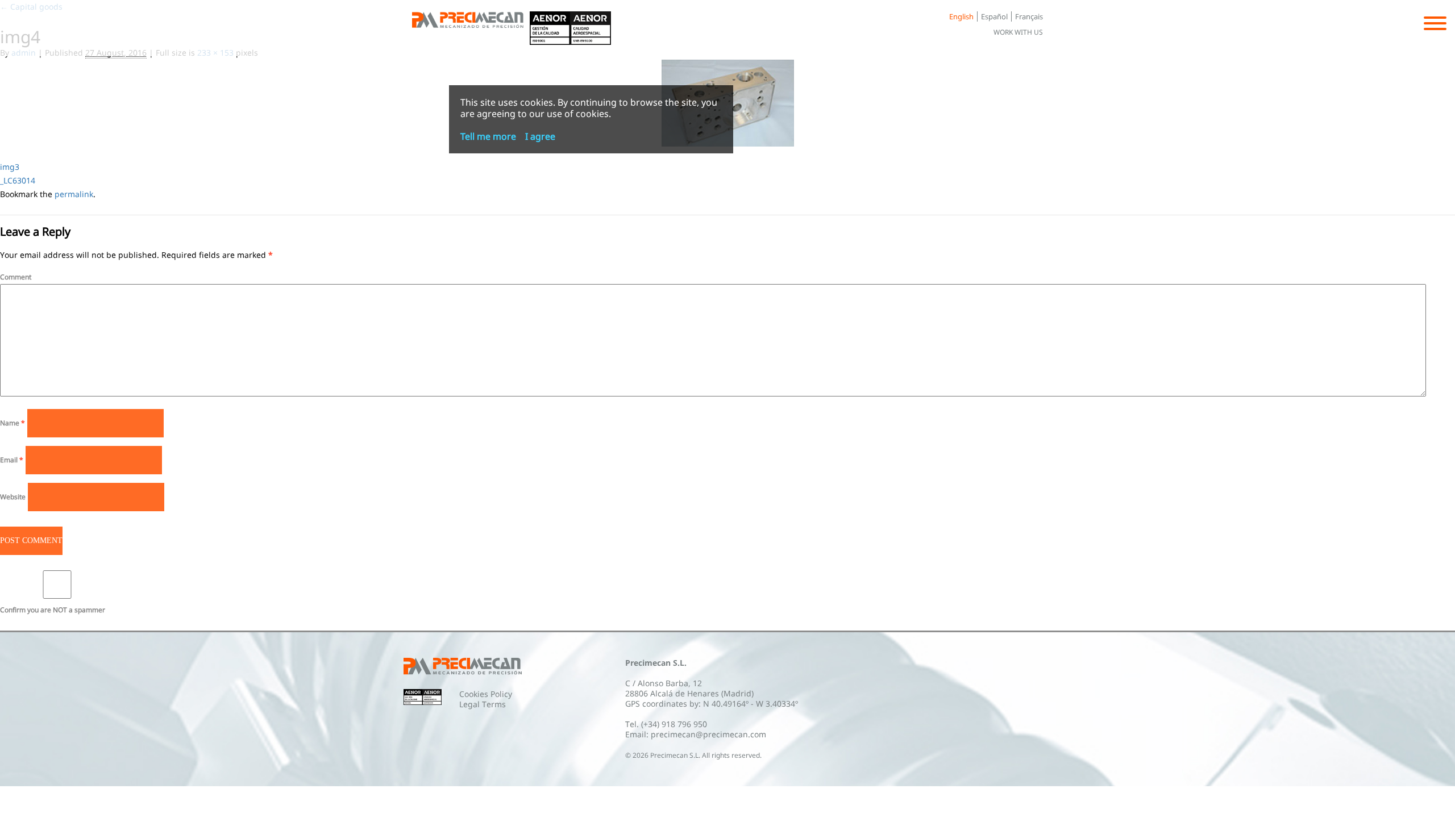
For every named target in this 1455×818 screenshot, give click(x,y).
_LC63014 (17, 180)
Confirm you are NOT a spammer (52, 610)
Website (13, 497)
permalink (74, 194)
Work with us (1018, 32)
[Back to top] (471, 28)
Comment (15, 277)
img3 (9, 166)
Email (11, 460)
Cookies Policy (485, 693)
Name (12, 423)
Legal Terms (482, 704)
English (961, 16)
